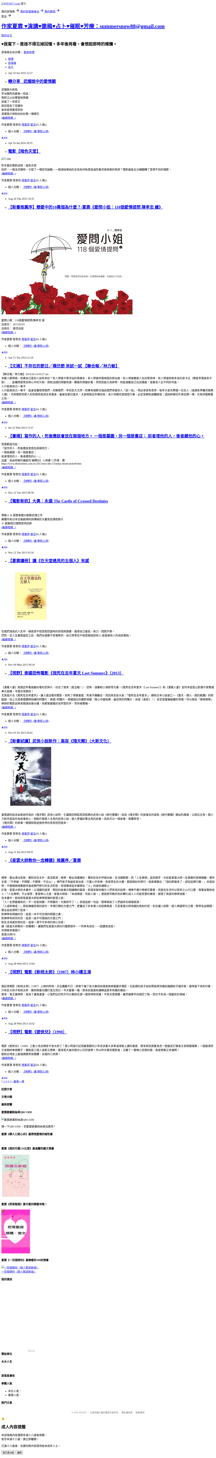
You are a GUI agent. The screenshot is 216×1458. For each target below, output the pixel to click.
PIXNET (83, 1412)
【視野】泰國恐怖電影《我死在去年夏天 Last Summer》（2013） (66, 673)
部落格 (12, 63)
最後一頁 (19, 1081)
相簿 (11, 59)
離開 (19, 1452)
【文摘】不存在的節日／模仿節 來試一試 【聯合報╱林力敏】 (63, 366)
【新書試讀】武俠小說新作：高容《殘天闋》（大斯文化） (59, 741)
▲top (4, 137)
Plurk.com (31, 1350)
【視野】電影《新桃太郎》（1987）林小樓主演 (49, 972)
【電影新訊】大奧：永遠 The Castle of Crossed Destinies (58, 501)
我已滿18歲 (8, 1452)
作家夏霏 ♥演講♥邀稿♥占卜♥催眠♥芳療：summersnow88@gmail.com (83, 26)
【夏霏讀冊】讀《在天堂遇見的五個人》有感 (48, 561)
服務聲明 (140, 1412)
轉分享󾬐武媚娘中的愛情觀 (32, 81)
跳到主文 (6, 35)
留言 (33, 124)
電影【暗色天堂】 (24, 151)
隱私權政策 (127, 1412)
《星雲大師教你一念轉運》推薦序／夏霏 (44, 860)
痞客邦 (26, 124)
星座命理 (29, 52)
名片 (11, 67)
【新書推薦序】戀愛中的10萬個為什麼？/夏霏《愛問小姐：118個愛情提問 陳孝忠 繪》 (85, 207)
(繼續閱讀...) (8, 117)
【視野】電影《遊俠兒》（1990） (37, 1032)
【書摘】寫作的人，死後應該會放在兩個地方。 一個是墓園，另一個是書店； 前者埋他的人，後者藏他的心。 (106, 436)
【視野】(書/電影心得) (35, 131)
